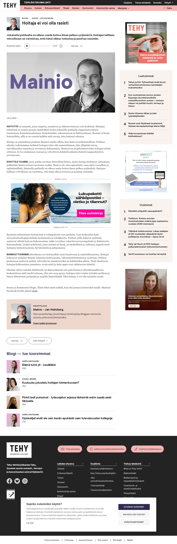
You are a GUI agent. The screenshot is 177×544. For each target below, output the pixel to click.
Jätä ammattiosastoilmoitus (102, 479)
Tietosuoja (69, 540)
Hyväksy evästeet (134, 507)
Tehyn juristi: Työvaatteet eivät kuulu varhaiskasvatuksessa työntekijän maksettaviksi (147, 85)
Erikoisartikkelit (52, 8)
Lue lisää (29, 523)
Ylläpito (130, 540)
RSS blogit (117, 540)
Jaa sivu (74, 45)
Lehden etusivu (65, 464)
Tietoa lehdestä (142, 2)
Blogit (60, 496)
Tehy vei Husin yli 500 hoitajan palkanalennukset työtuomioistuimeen (147, 245)
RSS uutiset (103, 540)
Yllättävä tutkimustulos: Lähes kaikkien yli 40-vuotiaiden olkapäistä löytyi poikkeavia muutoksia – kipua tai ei (148, 234)
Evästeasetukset (134, 522)
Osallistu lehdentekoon (150, 449)
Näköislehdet (130, 473)
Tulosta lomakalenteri (101, 490)
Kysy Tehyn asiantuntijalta (103, 473)
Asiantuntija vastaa (105, 8)
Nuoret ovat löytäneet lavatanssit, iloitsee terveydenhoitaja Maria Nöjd (146, 125)
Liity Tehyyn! (39, 340)
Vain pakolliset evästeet (134, 514)
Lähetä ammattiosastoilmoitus (109, 449)
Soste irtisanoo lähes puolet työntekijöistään (142, 114)
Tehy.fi (167, 2)
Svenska (157, 2)
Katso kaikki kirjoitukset (45, 323)
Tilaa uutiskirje (73, 449)
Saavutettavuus (86, 540)
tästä (34, 290)
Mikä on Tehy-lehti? (133, 468)
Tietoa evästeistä (52, 540)
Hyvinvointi (87, 8)
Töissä (66, 8)
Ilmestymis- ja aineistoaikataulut (132, 487)
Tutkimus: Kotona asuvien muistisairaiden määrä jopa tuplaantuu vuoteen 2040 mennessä (148, 221)
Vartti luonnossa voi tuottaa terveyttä (147, 254)
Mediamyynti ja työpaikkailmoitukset (134, 479)
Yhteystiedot (130, 493)
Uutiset (38, 8)
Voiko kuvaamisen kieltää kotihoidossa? (141, 135)
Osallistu (128, 2)
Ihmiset (75, 8)
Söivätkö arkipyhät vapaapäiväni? (145, 211)
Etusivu (28, 8)
